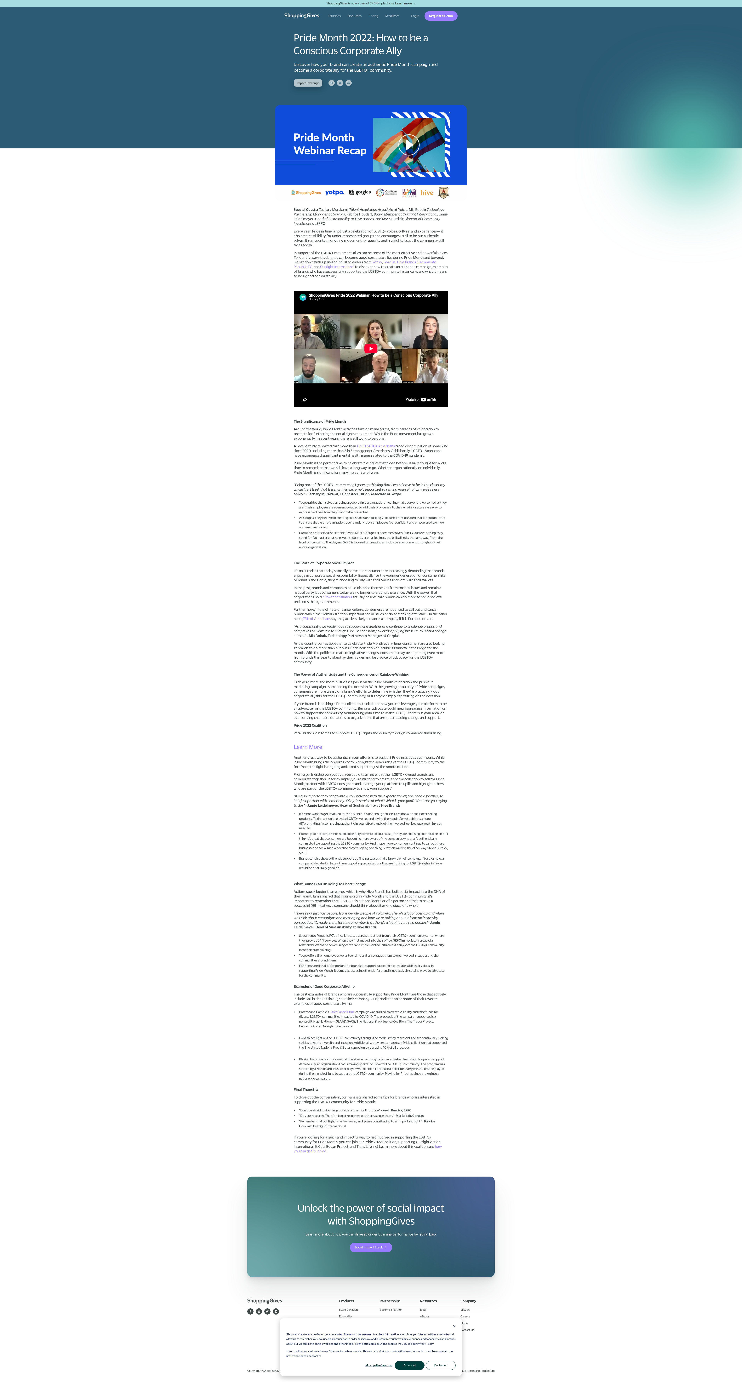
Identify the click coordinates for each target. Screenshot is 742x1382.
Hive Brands (406, 262)
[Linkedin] (348, 83)
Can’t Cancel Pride (342, 1012)
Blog (423, 1309)
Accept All (409, 1365)
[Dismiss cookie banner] (454, 1326)
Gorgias (390, 262)
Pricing (373, 16)
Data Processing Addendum (477, 1370)
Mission (465, 1309)
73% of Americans (317, 619)
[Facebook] (331, 83)
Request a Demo (441, 16)
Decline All (440, 1365)
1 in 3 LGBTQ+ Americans (376, 446)
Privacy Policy (425, 1343)
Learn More (308, 747)
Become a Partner (391, 1309)
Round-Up (345, 1316)
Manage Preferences (378, 1365)
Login (415, 16)
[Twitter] (340, 83)
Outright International (337, 267)
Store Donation (348, 1309)
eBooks (424, 1316)
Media (464, 1323)
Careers (465, 1316)
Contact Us (467, 1329)
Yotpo (377, 262)
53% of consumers (337, 597)
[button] (334, 16)
